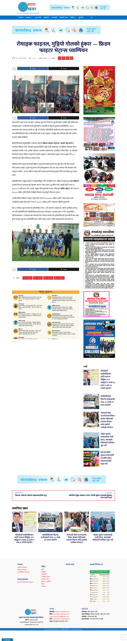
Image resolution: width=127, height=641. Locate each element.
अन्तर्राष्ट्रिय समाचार (23, 572)
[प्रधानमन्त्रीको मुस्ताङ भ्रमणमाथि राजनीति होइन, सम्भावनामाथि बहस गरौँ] (91, 458)
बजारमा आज (45, 579)
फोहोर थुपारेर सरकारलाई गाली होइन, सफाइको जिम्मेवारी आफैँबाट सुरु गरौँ (108, 439)
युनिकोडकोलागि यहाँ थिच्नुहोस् (25, 582)
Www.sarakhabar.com (62, 611)
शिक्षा (42, 584)
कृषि (42, 569)
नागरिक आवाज (45, 577)
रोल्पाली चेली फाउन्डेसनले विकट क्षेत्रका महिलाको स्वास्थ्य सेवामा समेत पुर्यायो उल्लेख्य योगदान (108, 420)
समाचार (45, 58)
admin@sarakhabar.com (61, 614)
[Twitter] (63, 58)
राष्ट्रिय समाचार (22, 570)
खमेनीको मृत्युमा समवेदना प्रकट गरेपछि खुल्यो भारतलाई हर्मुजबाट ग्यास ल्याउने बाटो (90, 496)
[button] (92, 18)
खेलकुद (41, 58)
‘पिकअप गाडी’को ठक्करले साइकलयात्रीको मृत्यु (30, 495)
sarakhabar (22, 58)
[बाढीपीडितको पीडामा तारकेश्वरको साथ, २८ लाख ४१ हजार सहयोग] (91, 401)
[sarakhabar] (14, 58)
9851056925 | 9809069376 (61, 619)
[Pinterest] (67, 58)
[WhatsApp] (71, 58)
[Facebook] (59, 58)
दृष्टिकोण (44, 574)
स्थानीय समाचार (22, 567)
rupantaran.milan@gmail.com (59, 616)
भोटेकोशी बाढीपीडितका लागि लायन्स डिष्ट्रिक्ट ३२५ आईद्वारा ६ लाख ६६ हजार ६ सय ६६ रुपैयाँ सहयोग (108, 379)
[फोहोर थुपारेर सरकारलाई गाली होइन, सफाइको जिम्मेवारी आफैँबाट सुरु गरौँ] (91, 440)
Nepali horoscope (16, 341)
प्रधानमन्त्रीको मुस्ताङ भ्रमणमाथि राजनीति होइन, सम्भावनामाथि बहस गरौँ (107, 458)
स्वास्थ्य (43, 586)
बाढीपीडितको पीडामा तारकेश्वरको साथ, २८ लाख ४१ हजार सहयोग (108, 401)
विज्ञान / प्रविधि (45, 581)
